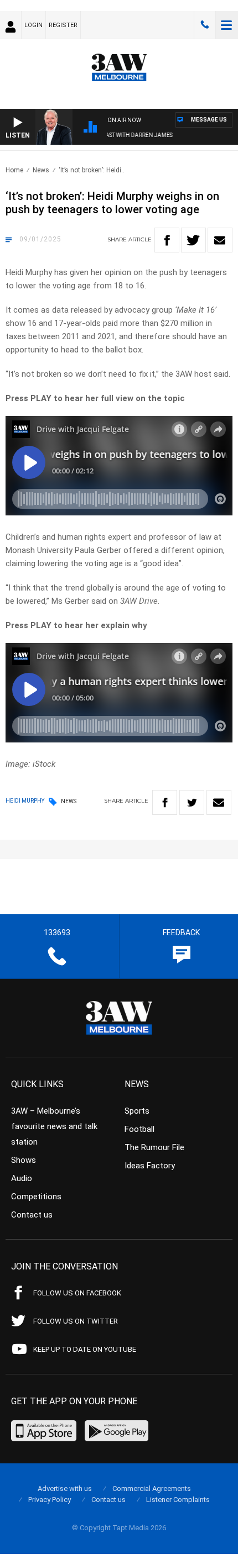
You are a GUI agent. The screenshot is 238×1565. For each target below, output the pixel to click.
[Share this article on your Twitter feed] (193, 240)
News (41, 170)
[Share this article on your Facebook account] (166, 240)
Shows (23, 1160)
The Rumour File (154, 1147)
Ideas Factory (150, 1166)
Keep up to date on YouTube (84, 1349)
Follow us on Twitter (75, 1321)
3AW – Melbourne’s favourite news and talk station (54, 1126)
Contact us (32, 1215)
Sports (137, 1111)
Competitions (36, 1197)
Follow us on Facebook (77, 1293)
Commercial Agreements (151, 1488)
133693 (204, 25)
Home (14, 170)
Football (139, 1129)
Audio (21, 1178)
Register (63, 25)
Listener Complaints (178, 1499)
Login (33, 25)
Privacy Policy (49, 1499)
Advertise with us (65, 1488)
